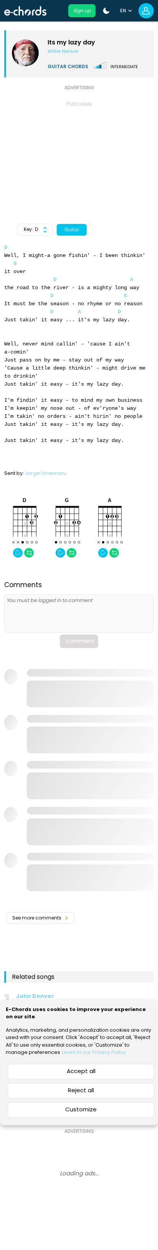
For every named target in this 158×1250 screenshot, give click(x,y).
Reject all (81, 1090)
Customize (81, 1109)
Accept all (81, 1071)
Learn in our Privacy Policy (94, 1052)
